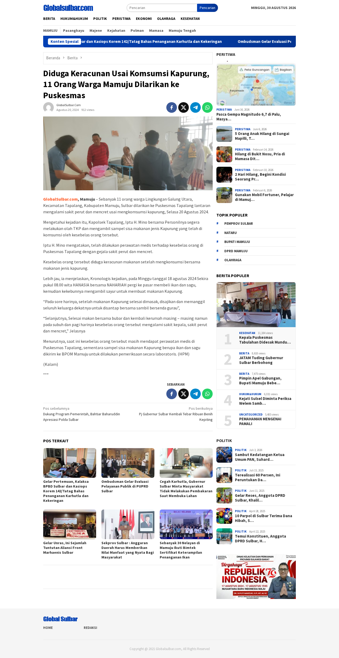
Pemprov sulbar (238, 223)
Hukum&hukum (250, 394)
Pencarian (207, 7)
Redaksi (90, 627)
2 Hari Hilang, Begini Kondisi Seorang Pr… (260, 177)
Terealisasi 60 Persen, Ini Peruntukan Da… (257, 477)
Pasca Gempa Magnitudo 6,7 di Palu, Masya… (248, 116)
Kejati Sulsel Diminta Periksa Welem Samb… (265, 401)
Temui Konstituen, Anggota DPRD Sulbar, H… (260, 538)
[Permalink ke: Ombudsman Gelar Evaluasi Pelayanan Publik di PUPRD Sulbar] (127, 463)
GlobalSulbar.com (60, 199)
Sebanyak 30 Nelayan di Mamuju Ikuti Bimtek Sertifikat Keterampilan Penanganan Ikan (181, 550)
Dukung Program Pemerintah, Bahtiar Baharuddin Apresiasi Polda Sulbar (81, 414)
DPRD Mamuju (236, 251)
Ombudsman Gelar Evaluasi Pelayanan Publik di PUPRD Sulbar (268, 41)
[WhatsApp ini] (207, 107)
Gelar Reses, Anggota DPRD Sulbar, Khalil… (260, 498)
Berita (244, 353)
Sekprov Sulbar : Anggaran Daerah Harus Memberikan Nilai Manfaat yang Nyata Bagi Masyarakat (127, 550)
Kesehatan (247, 333)
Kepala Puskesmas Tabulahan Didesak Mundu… (265, 340)
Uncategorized (250, 414)
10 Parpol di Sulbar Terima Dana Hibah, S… (263, 518)
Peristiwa (224, 109)
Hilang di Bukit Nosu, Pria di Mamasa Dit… (260, 156)
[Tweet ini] (183, 107)
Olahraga (232, 260)
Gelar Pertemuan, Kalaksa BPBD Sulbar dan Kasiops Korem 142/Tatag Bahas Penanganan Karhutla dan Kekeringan (66, 491)
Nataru (230, 233)
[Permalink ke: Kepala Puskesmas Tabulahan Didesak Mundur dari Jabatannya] (256, 304)
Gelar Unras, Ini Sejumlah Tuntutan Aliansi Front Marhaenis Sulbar (64, 547)
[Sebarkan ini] (171, 107)
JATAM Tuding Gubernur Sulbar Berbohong (261, 360)
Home (48, 627)
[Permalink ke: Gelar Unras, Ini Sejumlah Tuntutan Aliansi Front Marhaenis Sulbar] (69, 524)
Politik (224, 440)
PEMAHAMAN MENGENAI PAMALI (260, 421)
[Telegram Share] (195, 107)
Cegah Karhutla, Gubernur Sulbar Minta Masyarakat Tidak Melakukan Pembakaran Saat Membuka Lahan (186, 488)
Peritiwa (225, 54)
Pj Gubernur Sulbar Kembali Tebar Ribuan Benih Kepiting (176, 414)
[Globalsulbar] (68, 7)
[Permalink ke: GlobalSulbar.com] (48, 107)
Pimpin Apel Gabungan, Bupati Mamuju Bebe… (260, 380)
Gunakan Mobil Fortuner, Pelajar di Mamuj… (264, 197)
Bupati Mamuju (237, 242)
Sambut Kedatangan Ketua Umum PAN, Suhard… (259, 457)
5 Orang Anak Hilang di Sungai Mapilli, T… (262, 136)
